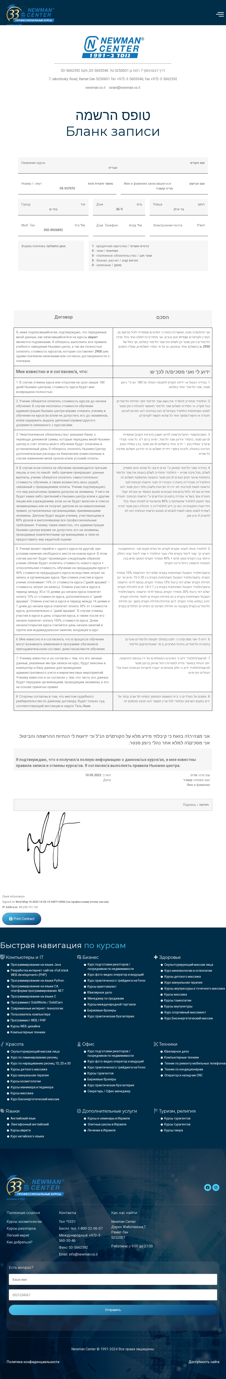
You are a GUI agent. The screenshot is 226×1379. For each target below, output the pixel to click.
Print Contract (23, 919)
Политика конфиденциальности (33, 1362)
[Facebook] (207, 1187)
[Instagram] (215, 1187)
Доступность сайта (203, 1362)
